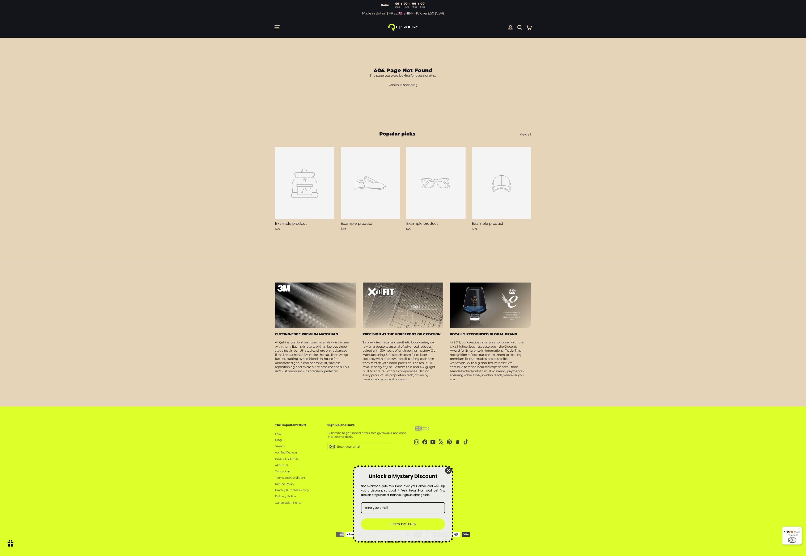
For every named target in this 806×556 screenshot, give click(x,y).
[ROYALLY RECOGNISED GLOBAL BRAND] (490, 305)
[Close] (448, 470)
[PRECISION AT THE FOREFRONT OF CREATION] (403, 305)
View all (525, 134)
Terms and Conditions (290, 478)
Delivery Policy (285, 496)
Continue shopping (403, 85)
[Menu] (799, 529)
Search (280, 446)
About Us (281, 465)
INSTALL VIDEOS (287, 459)
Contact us (282, 471)
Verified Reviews (286, 452)
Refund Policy (284, 484)
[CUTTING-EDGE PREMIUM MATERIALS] (315, 305)
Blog (278, 440)
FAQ (278, 434)
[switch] (792, 540)
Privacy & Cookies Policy (292, 490)
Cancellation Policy (288, 503)
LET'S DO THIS (403, 524)
